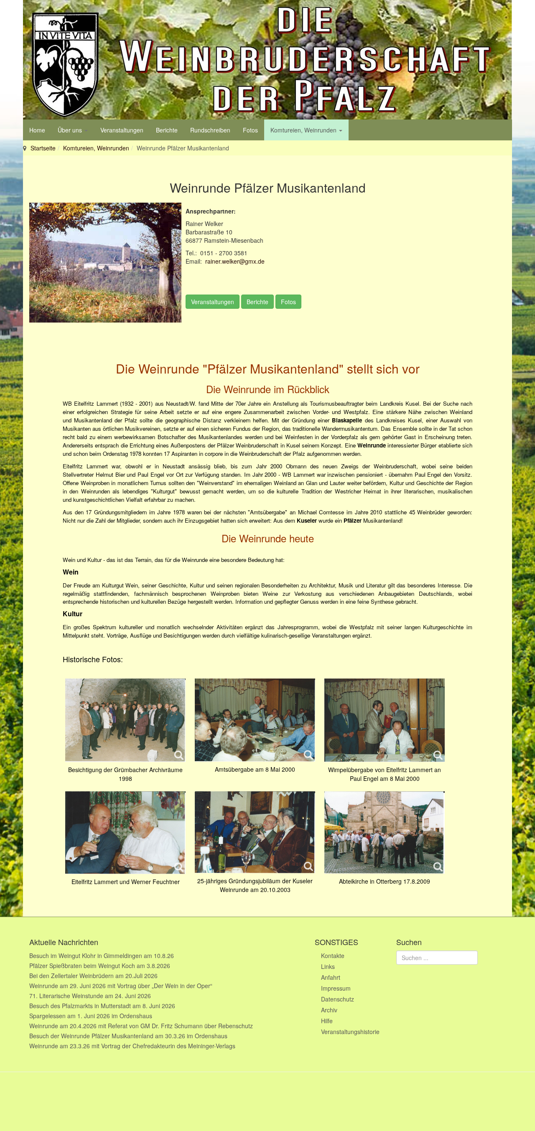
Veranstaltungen (121, 130)
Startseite (43, 148)
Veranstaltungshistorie (350, 1031)
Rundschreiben (210, 130)
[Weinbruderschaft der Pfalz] (267, 59)
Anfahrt (330, 977)
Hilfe (327, 1021)
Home (37, 130)
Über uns (71, 130)
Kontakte (332, 955)
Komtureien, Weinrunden (304, 130)
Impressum (336, 988)
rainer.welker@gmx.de (235, 261)
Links (328, 966)
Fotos (250, 130)
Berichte (167, 130)
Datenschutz (337, 999)
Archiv (329, 1010)
